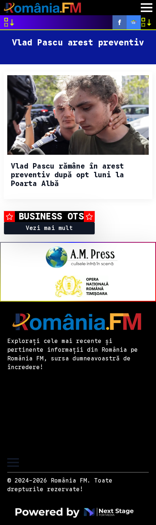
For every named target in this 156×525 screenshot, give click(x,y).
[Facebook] (119, 22)
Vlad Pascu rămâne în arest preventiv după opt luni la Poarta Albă (67, 175)
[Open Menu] (146, 7)
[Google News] (134, 22)
